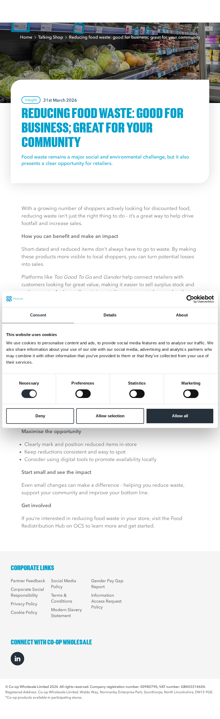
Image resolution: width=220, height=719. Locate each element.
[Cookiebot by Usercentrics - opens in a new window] (190, 299)
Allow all (180, 416)
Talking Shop (50, 37)
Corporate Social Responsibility (27, 592)
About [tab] (182, 315)
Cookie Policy (24, 612)
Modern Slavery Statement (66, 612)
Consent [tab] (38, 315)
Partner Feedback (28, 580)
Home (26, 37)
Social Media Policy (63, 583)
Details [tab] (110, 315)
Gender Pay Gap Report (107, 583)
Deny (40, 416)
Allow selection (110, 416)
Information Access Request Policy (106, 601)
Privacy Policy (24, 603)
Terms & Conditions (61, 598)
